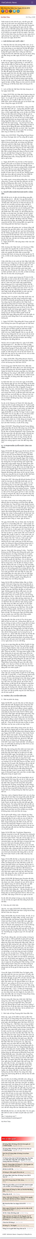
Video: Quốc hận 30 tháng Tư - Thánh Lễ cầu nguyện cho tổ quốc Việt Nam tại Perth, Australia (18, 1198)
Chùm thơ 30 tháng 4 (9, 1222)
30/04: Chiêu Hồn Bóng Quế (11, 1213)
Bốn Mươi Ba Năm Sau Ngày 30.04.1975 (14, 1203)
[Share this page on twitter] (14, 11)
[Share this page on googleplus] (10, 11)
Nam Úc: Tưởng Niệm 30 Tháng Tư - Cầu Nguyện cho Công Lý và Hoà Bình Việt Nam (18, 1165)
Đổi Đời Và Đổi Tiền (8, 1169)
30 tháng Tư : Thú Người (10, 1225)
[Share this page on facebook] (3, 11)
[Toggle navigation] (32, 2)
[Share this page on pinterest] (6, 11)
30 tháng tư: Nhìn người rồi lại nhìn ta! (13, 1172)
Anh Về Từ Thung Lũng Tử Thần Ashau (13, 1180)
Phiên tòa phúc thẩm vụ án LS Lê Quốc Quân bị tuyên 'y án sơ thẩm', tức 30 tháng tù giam (18, 1185)
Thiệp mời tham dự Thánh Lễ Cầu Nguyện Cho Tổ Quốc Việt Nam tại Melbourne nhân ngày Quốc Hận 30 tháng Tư (17, 1217)
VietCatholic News (9, 2)
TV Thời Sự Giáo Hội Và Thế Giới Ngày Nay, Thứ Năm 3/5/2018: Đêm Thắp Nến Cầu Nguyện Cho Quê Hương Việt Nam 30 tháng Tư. (18, 1159)
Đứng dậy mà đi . (8, 1194)
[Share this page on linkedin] (18, 11)
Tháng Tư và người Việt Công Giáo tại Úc (14, 1228)
